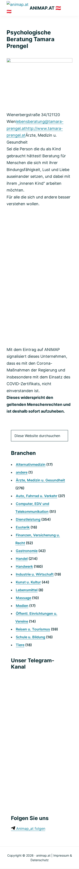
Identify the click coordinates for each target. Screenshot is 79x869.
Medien (22, 605)
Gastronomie (27, 551)
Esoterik (23, 527)
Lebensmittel (27, 590)
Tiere (20, 645)
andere (21, 472)
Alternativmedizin (30, 464)
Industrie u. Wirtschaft (35, 574)
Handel (22, 558)
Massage (23, 598)
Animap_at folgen (30, 828)
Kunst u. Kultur (28, 582)
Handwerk (24, 566)
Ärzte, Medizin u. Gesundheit (40, 480)
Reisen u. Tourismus (33, 629)
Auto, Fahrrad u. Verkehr (36, 496)
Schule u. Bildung (30, 637)
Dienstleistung (28, 519)
